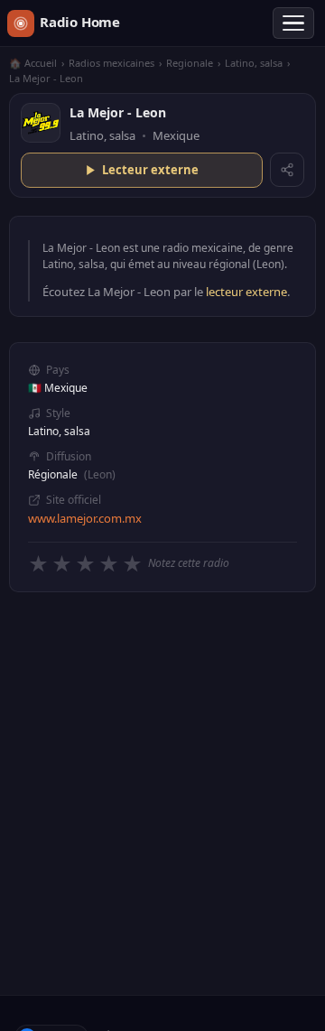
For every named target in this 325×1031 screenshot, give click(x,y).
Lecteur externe (150, 170)
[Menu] (293, 23)
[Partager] (287, 170)
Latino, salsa (254, 63)
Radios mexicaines (111, 63)
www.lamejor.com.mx (85, 518)
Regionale (189, 63)
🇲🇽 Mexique (58, 387)
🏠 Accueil (33, 63)
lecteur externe (246, 291)
